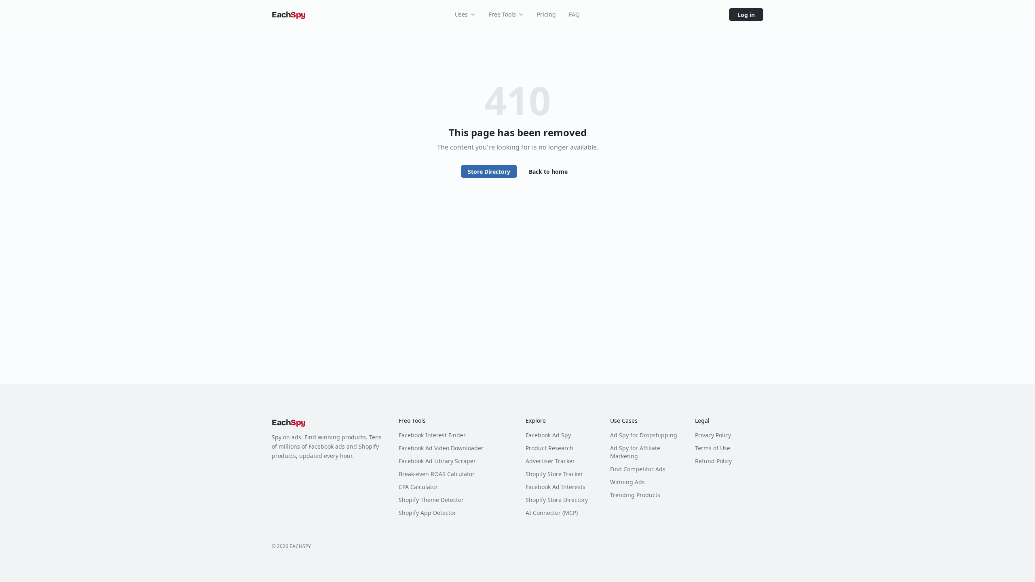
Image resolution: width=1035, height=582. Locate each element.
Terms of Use (712, 448)
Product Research (549, 448)
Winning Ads (627, 482)
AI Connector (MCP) (552, 513)
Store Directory (489, 171)
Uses (461, 14)
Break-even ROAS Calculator (437, 474)
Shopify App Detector (427, 513)
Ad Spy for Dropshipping (643, 435)
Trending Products (635, 495)
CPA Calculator (418, 487)
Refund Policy (713, 461)
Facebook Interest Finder (432, 435)
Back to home (548, 171)
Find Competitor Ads (637, 469)
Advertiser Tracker (550, 461)
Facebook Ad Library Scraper (437, 461)
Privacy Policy (713, 435)
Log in (746, 15)
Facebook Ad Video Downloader (441, 448)
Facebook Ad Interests (555, 487)
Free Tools (502, 14)
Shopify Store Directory (557, 500)
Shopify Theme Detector (431, 500)
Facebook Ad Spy (548, 435)
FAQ (574, 14)
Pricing (546, 14)
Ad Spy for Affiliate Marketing (635, 452)
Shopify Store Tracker (554, 474)
